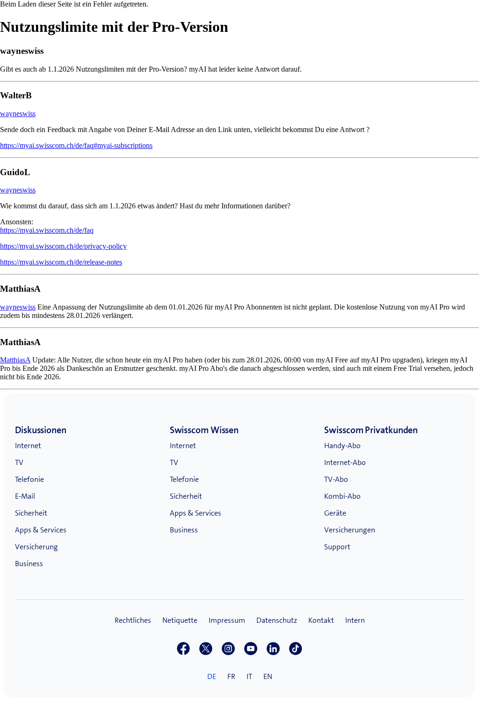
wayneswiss (18, 114)
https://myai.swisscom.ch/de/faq (47, 230)
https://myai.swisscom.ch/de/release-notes (61, 262)
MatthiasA (15, 360)
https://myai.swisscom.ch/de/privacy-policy (63, 246)
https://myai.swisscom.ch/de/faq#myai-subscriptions (76, 145)
